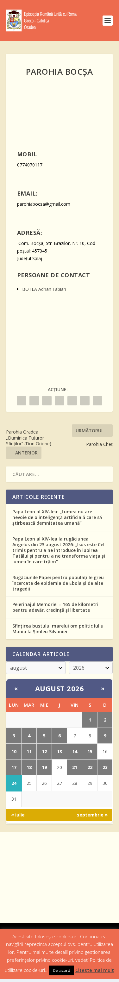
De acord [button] (61, 970)
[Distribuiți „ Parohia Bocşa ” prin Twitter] (34, 400)
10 (13, 751)
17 (13, 767)
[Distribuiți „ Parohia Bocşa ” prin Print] (97, 400)
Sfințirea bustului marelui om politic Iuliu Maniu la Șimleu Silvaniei (57, 629)
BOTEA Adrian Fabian (44, 289)
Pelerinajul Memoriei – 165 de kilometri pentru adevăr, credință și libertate (55, 607)
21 (74, 767)
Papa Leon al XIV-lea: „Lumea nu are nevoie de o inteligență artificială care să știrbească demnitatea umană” (57, 517)
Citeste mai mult (94, 970)
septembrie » (92, 815)
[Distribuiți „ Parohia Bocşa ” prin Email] (84, 400)
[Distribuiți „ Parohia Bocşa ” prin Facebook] (21, 400)
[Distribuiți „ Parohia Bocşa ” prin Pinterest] (59, 400)
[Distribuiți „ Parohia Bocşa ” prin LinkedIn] (72, 400)
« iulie (18, 815)
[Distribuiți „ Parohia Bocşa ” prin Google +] (47, 400)
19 (44, 767)
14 (74, 751)
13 (59, 751)
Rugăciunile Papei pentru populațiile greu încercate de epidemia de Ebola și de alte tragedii (58, 583)
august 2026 (59, 688)
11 (29, 751)
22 (89, 767)
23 (105, 767)
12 (44, 751)
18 (29, 767)
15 (89, 751)
